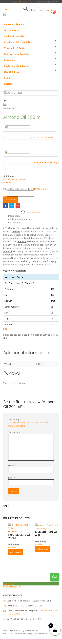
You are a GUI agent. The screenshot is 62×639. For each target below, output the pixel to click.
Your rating (14, 419)
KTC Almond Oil (40, 188)
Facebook (5, 205)
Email (11, 477)
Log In (7, 78)
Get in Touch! (9, 583)
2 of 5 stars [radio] (25, 422)
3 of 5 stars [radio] (36, 422)
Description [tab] (14, 215)
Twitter (11, 205)
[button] (6, 9)
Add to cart (10, 199)
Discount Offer (12, 30)
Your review (15, 432)
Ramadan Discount (14, 24)
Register (8, 83)
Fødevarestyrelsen (12, 586)
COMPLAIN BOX (51, 10)
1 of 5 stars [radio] (13, 422)
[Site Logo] (12, 16)
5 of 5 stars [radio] (19, 425)
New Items (13, 531)
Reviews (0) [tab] (14, 222)
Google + (18, 205)
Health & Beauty (12, 72)
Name (12, 465)
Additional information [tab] (19, 219)
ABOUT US (17, 1)
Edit (5, 329)
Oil (26, 188)
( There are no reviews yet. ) (17, 178)
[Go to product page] (20, 526)
